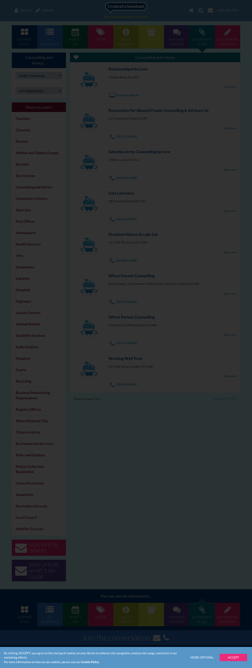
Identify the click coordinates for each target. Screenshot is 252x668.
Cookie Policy (90, 662)
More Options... (202, 657)
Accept (233, 657)
